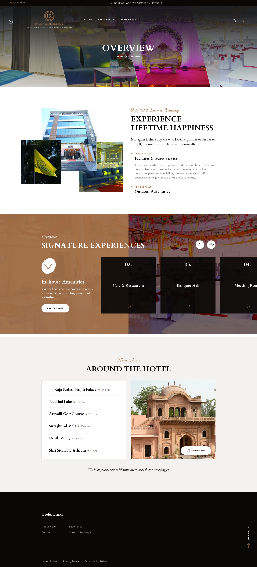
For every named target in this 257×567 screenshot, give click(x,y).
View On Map (198, 450)
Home (120, 56)
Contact (46, 532)
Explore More (55, 308)
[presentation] (200, 244)
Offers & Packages (80, 532)
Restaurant (105, 19)
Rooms (88, 19)
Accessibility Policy (95, 561)
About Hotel (48, 526)
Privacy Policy (70, 561)
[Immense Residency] (49, 19)
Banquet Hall (188, 285)
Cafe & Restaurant (128, 285)
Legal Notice (49, 561)
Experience (127, 19)
